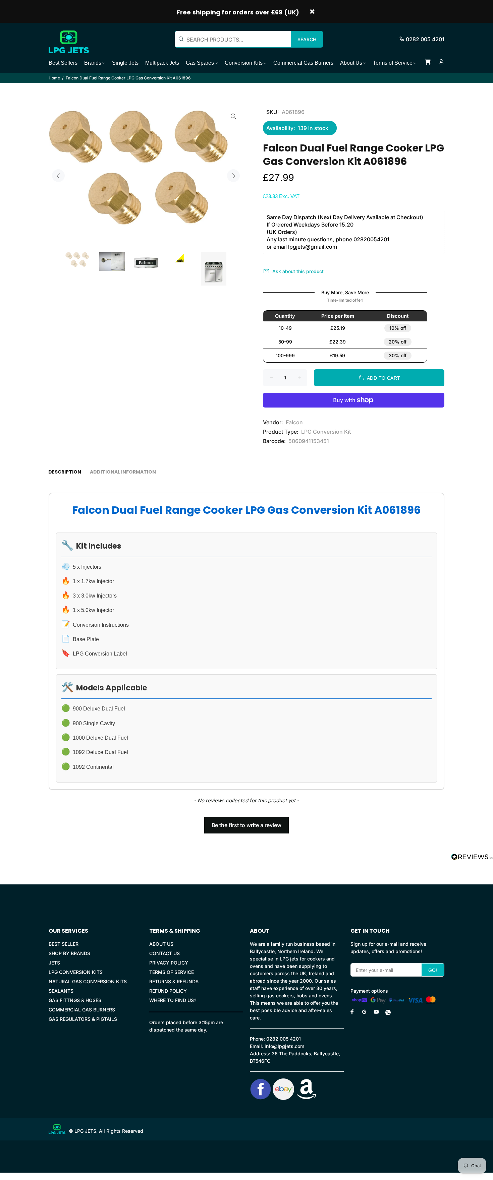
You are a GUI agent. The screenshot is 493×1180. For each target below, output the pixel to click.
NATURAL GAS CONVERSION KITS (88, 981)
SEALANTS (61, 991)
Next (233, 175)
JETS (54, 963)
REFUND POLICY (168, 991)
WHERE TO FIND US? (172, 1000)
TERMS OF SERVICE (171, 972)
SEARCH (306, 39)
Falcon (294, 422)
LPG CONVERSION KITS (76, 972)
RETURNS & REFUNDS (174, 981)
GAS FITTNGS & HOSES (75, 1000)
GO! (432, 970)
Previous (58, 175)
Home (54, 77)
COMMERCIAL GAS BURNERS (82, 1009)
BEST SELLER (63, 944)
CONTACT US (164, 953)
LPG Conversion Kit (326, 431)
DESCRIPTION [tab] (64, 472)
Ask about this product (298, 271)
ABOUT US (161, 944)
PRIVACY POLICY (168, 963)
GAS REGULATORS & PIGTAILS (83, 1019)
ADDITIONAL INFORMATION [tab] (123, 472)
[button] (246, 822)
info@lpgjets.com (284, 1046)
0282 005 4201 (425, 39)
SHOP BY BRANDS (69, 953)
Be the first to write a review (246, 825)
